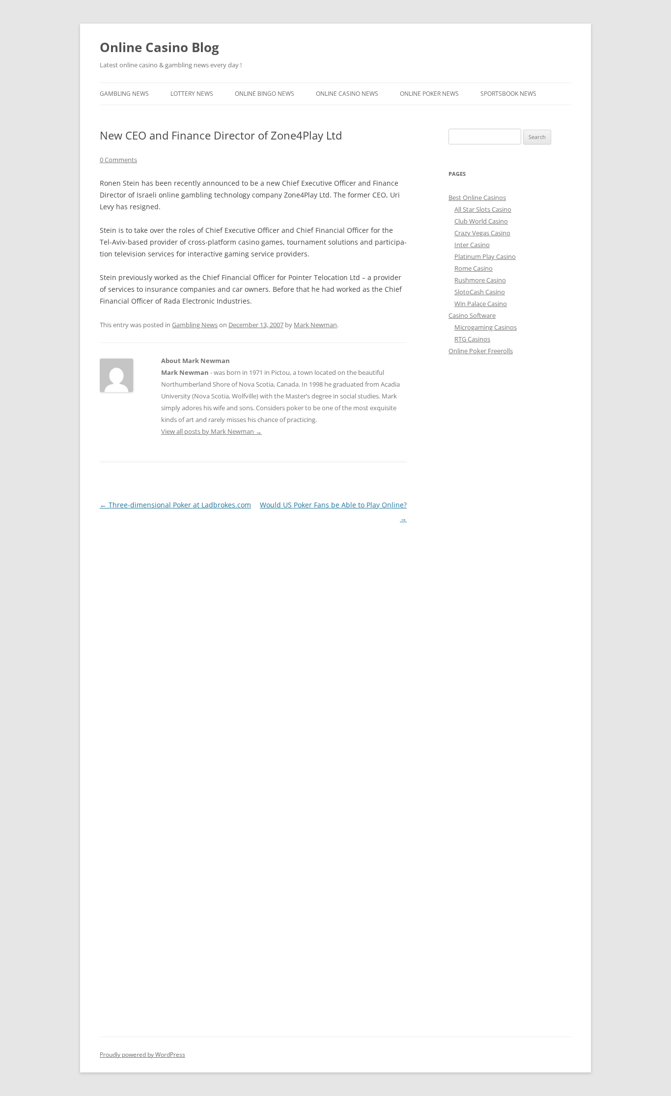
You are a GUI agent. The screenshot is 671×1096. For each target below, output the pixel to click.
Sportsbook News (508, 93)
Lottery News (191, 93)
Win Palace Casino (480, 303)
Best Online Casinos (477, 197)
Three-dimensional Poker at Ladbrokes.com (175, 504)
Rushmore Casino (480, 280)
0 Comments (118, 159)
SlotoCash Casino (479, 291)
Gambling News (124, 93)
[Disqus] (253, 648)
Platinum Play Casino (485, 256)
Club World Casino (481, 221)
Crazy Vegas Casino (482, 232)
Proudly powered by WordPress (142, 1054)
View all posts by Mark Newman (211, 431)
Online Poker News (429, 93)
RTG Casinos (472, 339)
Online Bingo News (264, 93)
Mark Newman (315, 324)
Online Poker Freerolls (480, 350)
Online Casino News (347, 93)
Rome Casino (473, 268)
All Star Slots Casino (482, 209)
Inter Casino (472, 244)
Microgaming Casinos (485, 327)
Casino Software (472, 315)
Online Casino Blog (159, 47)
